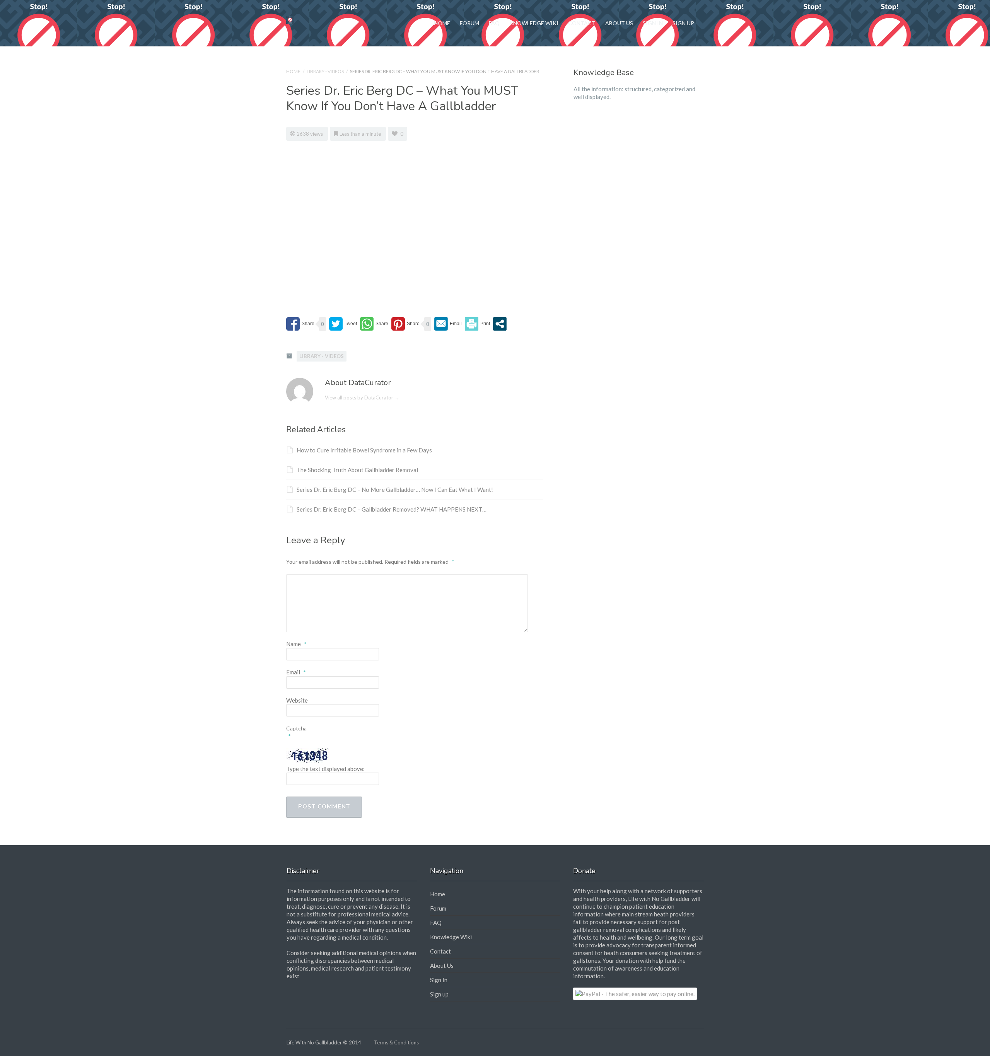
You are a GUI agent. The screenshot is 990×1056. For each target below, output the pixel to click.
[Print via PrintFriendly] (477, 324)
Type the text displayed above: (325, 768)
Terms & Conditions (396, 1042)
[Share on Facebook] (300, 324)
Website (297, 700)
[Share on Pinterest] (405, 324)
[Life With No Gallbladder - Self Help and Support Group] (290, 19)
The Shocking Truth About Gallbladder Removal (357, 469)
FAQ (494, 23)
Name (296, 643)
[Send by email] (448, 324)
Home (442, 23)
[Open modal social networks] (500, 324)
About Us (619, 23)
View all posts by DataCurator (362, 397)
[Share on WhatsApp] (374, 324)
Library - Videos (325, 71)
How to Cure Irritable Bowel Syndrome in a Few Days (364, 450)
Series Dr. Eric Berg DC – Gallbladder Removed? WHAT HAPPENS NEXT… (391, 509)
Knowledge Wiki (533, 23)
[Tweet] (343, 324)
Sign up (683, 23)
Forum (469, 23)
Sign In (653, 23)
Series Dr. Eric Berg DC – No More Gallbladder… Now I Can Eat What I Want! (395, 489)
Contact (582, 23)
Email (296, 672)
